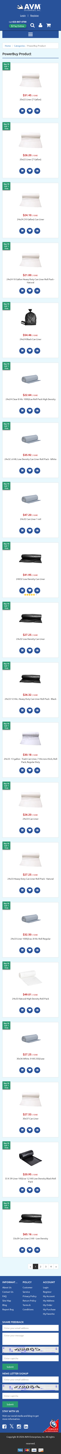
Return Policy (29, 1300)
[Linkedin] (26, 1427)
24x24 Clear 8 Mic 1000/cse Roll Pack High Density (31, 399)
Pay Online (18, 25)
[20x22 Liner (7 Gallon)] (30, 78)
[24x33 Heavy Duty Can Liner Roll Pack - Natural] (30, 857)
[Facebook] (4, 1427)
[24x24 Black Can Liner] (30, 318)
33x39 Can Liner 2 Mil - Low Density (30, 1238)
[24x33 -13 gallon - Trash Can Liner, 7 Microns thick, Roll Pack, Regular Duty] (30, 737)
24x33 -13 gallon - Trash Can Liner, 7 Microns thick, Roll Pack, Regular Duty (30, 760)
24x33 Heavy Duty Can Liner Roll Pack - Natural (31, 878)
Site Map (6, 1300)
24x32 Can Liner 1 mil (30, 519)
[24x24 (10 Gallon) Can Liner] (30, 198)
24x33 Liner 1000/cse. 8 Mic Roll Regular (31, 938)
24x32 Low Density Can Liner (30, 638)
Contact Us (7, 1291)
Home (8, 45)
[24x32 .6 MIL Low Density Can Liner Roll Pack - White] (30, 438)
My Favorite (49, 1313)
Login (23, 15)
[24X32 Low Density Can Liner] (30, 558)
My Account (49, 1296)
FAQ (4, 1296)
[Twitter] (11, 1427)
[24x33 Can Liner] (30, 797)
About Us (6, 1287)
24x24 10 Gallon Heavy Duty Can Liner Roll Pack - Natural (31, 281)
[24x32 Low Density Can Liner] (30, 618)
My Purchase (49, 1309)
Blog (4, 1304)
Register (34, 15)
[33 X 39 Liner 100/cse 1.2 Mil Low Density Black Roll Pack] (30, 1157)
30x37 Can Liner (30, 1118)
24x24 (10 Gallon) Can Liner (30, 219)
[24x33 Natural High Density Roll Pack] (30, 977)
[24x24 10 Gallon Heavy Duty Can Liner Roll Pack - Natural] (30, 258)
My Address (48, 1300)
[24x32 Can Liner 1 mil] (30, 498)
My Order (47, 1304)
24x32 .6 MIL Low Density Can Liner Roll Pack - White (30, 459)
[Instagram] (19, 1427)
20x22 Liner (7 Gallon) (30, 99)
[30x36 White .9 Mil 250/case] (30, 1037)
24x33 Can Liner (30, 818)
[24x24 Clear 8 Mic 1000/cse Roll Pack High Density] (30, 378)
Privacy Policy (29, 1296)
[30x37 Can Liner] (30, 1097)
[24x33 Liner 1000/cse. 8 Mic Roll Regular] (30, 917)
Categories (19, 45)
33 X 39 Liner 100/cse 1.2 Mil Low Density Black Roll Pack (30, 1180)
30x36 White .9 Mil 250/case (30, 1058)
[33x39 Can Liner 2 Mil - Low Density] (30, 1217)
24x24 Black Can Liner (30, 339)
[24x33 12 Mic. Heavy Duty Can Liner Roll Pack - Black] (30, 678)
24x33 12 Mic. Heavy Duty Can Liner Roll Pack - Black (30, 698)
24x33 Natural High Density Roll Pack (30, 998)
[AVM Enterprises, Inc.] (30, 7)
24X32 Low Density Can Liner (30, 579)
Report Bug (8, 1309)
